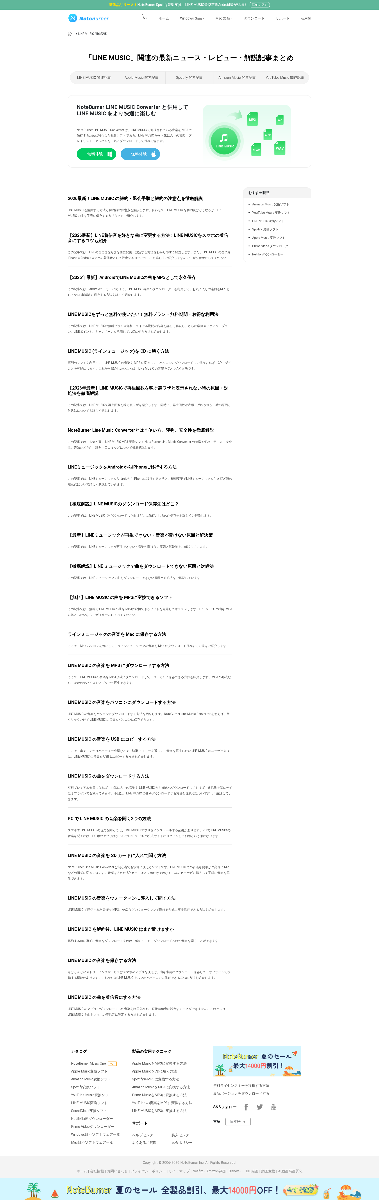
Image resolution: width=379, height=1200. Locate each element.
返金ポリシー (182, 1143)
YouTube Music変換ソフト (91, 1095)
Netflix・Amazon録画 (209, 1171)
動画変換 (268, 1171)
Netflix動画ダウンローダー (92, 1119)
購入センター (182, 1135)
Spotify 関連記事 (189, 77)
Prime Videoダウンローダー (92, 1127)
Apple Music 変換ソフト (268, 237)
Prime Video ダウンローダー (271, 246)
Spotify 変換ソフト (265, 229)
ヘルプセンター (144, 1135)
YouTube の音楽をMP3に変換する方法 (162, 1103)
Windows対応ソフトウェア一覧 (95, 1134)
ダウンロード (254, 18)
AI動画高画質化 (290, 1171)
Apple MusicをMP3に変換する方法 (159, 1063)
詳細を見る (259, 5)
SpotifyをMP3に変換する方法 (155, 1079)
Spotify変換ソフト (85, 1087)
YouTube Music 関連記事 (285, 77)
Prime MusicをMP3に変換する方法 (159, 1095)
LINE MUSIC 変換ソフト (268, 221)
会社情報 (97, 1171)
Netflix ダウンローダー (267, 254)
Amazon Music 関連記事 (237, 77)
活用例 (306, 18)
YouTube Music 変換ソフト (271, 212)
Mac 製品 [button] (222, 18)
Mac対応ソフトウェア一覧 (92, 1142)
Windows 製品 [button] (191, 18)
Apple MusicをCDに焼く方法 (154, 1071)
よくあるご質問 (144, 1143)
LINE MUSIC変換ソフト (89, 1103)
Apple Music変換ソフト (89, 1071)
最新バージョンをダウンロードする (241, 1093)
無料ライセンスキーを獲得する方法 (241, 1085)
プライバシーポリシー (148, 1171)
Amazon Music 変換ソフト (270, 204)
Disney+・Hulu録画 (243, 1171)
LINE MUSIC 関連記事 (94, 77)
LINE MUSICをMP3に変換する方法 (159, 1111)
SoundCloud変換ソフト (89, 1111)
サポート (283, 18)
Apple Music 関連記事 (142, 77)
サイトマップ (179, 1171)
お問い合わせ (117, 1171)
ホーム (164, 18)
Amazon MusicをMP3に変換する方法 (161, 1087)
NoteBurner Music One (88, 1063)
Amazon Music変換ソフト (91, 1079)
